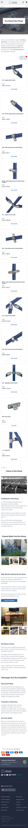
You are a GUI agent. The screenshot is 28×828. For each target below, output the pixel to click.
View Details (14, 89)
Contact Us (18, 804)
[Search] (26, 6)
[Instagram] (3, 755)
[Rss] (3, 752)
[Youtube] (16, 752)
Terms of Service (5, 807)
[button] (5, 561)
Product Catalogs (20, 810)
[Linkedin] (21, 752)
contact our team (16, 586)
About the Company (5, 799)
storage (5, 583)
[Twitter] (12, 752)
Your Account (4, 804)
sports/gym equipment (7, 651)
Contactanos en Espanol (21, 807)
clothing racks (17, 579)
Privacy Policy (19, 796)
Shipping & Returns (20, 799)
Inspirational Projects (5, 796)
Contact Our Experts (9, 600)
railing (9, 579)
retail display (22, 581)
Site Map (18, 802)
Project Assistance (5, 802)
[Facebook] (7, 752)
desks (21, 647)
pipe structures (5, 649)
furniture (22, 649)
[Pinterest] (8, 755)
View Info (14, 425)
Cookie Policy (4, 810)
